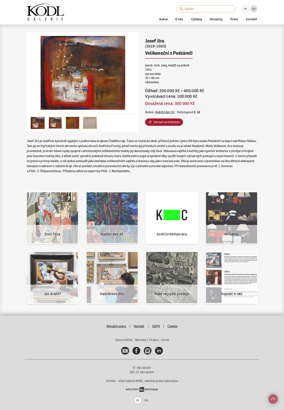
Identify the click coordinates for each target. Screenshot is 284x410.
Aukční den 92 (164, 112)
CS (245, 9)
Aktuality (216, 19)
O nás (179, 19)
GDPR (156, 326)
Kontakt (251, 19)
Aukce (163, 19)
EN (253, 9)
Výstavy (196, 19)
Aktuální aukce (116, 326)
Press (234, 19)
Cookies (173, 326)
